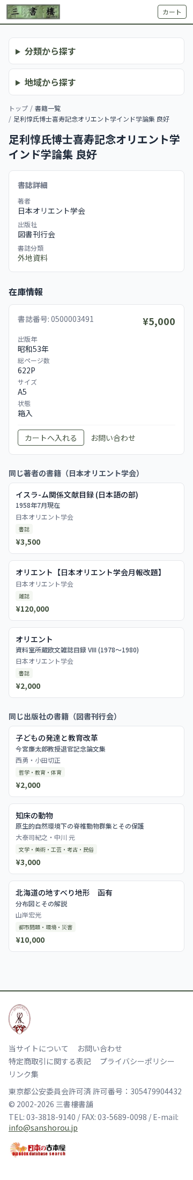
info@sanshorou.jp (43, 1127)
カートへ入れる (51, 437)
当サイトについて (39, 1048)
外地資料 (33, 257)
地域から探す (50, 82)
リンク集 (24, 1074)
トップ (18, 107)
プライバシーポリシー (137, 1061)
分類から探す (50, 50)
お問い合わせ (113, 437)
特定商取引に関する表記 (50, 1061)
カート (172, 11)
